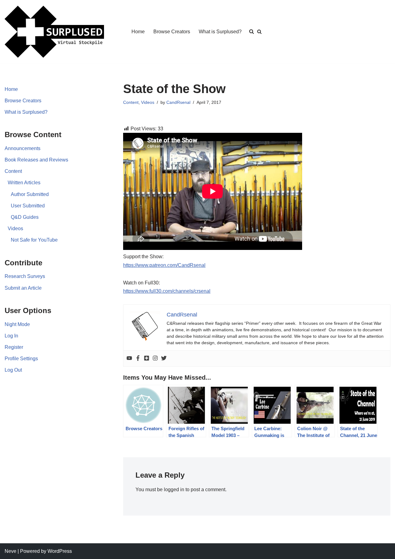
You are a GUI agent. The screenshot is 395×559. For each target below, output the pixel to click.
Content (13, 171)
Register (14, 347)
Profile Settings (21, 358)
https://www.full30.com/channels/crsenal (166, 291)
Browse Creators (171, 31)
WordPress (60, 551)
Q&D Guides (25, 217)
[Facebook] (138, 358)
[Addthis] (146, 358)
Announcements (22, 148)
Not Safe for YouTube (34, 240)
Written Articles (24, 182)
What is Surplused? (220, 31)
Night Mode (17, 324)
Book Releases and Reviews (36, 159)
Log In (11, 335)
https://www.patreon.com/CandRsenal (164, 265)
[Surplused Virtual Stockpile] (54, 32)
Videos (15, 228)
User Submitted (28, 205)
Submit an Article (23, 288)
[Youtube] (129, 358)
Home (138, 31)
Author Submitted (30, 194)
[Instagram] (155, 358)
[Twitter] (164, 358)
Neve (10, 551)
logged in (174, 489)
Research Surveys (25, 276)
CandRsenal (178, 102)
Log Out (13, 370)
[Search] (259, 31)
